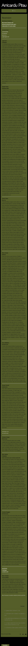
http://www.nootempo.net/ (7, 22)
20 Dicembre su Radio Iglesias (11, 627)
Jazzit (3, 31)
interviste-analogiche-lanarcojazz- (9, 24)
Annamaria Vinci (5, 431)
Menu (14, 10)
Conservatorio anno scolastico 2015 (13, 613)
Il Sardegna (4, 570)
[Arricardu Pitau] (14, 5)
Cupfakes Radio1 (8, 610)
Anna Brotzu (4, 568)
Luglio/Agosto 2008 (5, 36)
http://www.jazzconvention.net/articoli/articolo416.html (13, 595)
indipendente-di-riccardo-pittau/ (9, 26)
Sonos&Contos (5, 433)
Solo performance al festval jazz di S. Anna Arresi (15, 618)
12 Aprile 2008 (5, 571)
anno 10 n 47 (4, 35)
